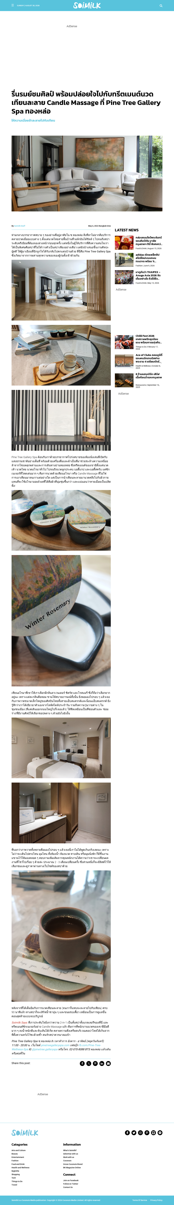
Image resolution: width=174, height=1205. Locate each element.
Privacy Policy (156, 1200)
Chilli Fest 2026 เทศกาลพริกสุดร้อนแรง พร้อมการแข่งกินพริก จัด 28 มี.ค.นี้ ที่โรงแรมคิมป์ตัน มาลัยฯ (148, 342)
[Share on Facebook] (82, 1063)
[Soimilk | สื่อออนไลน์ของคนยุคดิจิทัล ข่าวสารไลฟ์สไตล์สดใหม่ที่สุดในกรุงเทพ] (86, 5)
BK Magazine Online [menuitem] (72, 1167)
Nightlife (15, 1171)
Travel (14, 1185)
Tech (14, 1178)
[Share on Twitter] (88, 1063)
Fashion (15, 1161)
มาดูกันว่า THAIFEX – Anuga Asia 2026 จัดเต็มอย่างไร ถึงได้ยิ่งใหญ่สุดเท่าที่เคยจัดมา (148, 277)
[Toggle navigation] (13, 5)
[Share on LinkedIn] (101, 1063)
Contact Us (68, 1187)
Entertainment (18, 1157)
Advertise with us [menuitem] (70, 1154)
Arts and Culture (19, 1150)
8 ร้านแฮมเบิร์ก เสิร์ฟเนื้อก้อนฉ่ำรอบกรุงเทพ (149, 375)
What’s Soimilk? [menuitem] (70, 1150)
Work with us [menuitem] (68, 1157)
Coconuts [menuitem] (67, 1161)
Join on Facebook (70, 1180)
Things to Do (17, 1181)
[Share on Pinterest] (95, 1063)
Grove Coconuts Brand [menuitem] (73, 1164)
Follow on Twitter (70, 1184)
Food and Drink (18, 1164)
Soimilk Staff (19, 226)
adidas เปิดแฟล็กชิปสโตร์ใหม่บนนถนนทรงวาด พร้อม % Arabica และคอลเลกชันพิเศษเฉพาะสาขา (147, 261)
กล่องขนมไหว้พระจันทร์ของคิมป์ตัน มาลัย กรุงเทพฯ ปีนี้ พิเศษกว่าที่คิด (149, 242)
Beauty (15, 1154)
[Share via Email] (108, 1063)
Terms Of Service (139, 1200)
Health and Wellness (20, 1167)
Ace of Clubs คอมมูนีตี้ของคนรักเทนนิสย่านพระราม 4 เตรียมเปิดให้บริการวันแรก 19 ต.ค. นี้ (149, 360)
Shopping (16, 1174)
